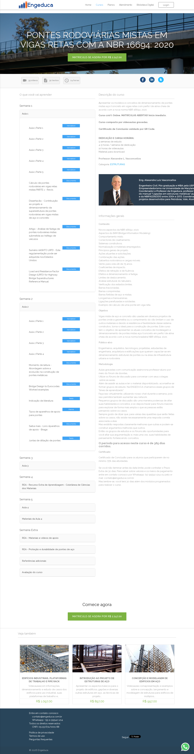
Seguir (125, 737)
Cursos (99, 4)
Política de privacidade (41, 732)
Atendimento (125, 4)
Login (166, 5)
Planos (111, 4)
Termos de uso (37, 736)
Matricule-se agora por (97, 57)
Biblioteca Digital (145, 4)
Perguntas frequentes (40, 739)
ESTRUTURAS (117, 164)
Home (88, 4)
